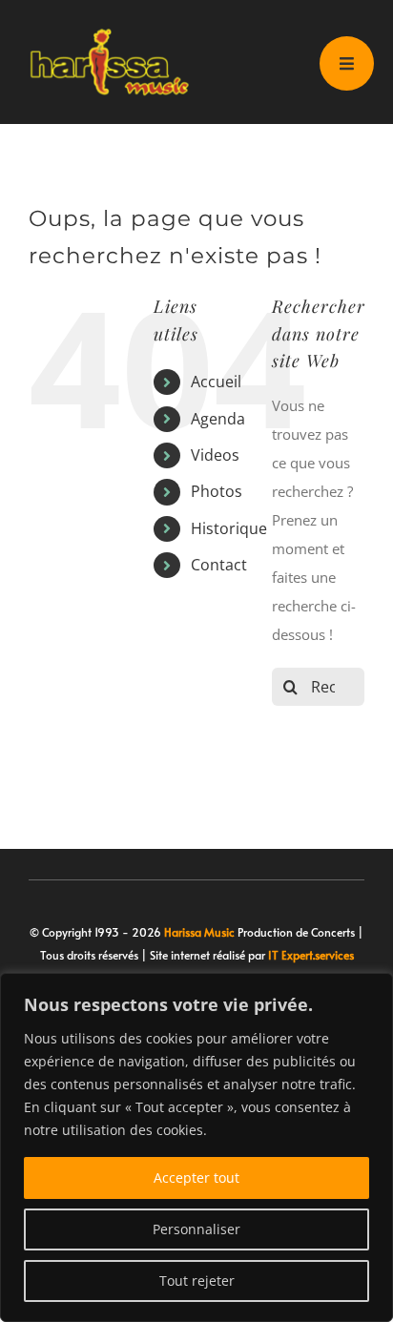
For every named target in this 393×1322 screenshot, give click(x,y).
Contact (219, 564)
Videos (215, 454)
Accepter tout (196, 1177)
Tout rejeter (197, 1280)
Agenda (218, 418)
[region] (196, 1147)
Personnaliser (196, 1229)
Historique (229, 528)
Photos (216, 491)
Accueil (216, 381)
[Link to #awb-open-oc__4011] (347, 63)
